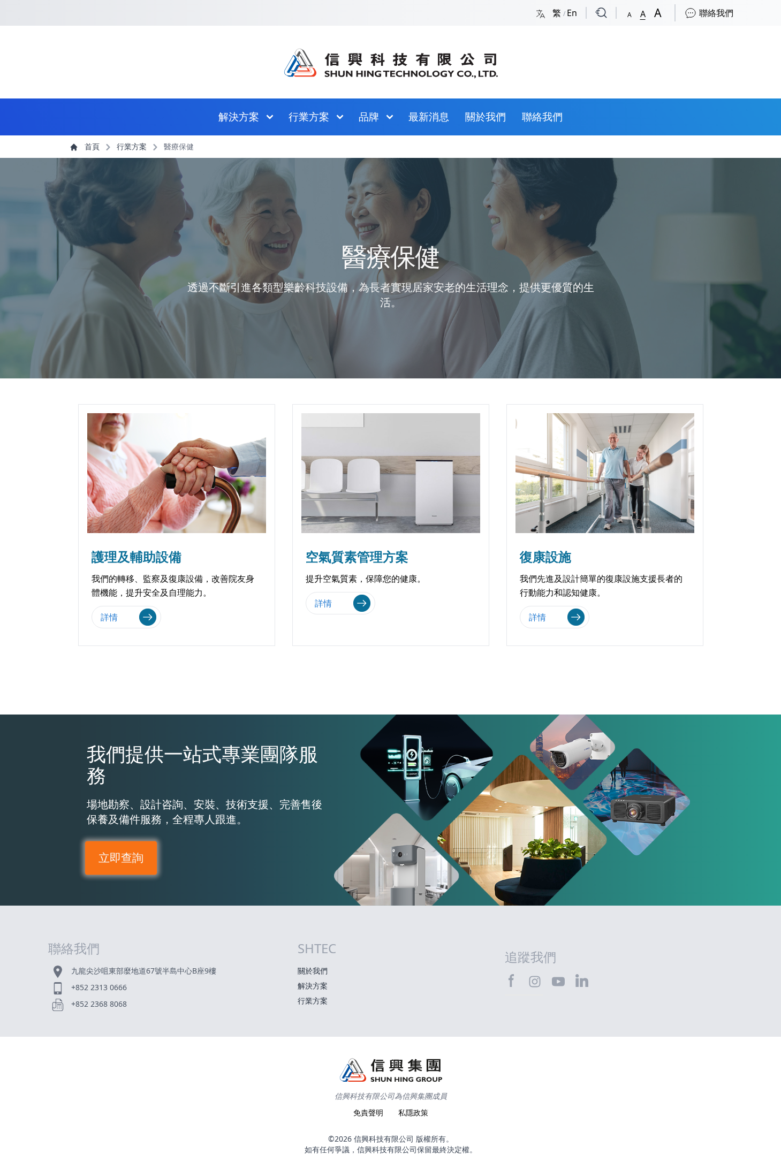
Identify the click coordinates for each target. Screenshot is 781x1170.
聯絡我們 (715, 13)
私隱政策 (413, 1112)
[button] (629, 12)
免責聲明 (369, 1112)
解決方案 (238, 116)
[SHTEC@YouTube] (558, 981)
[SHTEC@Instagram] (534, 981)
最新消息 (428, 116)
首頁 (92, 146)
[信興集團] (390, 1071)
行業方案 (309, 116)
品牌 (369, 116)
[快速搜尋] (601, 13)
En (572, 13)
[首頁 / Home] (390, 58)
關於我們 (485, 116)
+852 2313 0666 (99, 987)
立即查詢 (120, 857)
